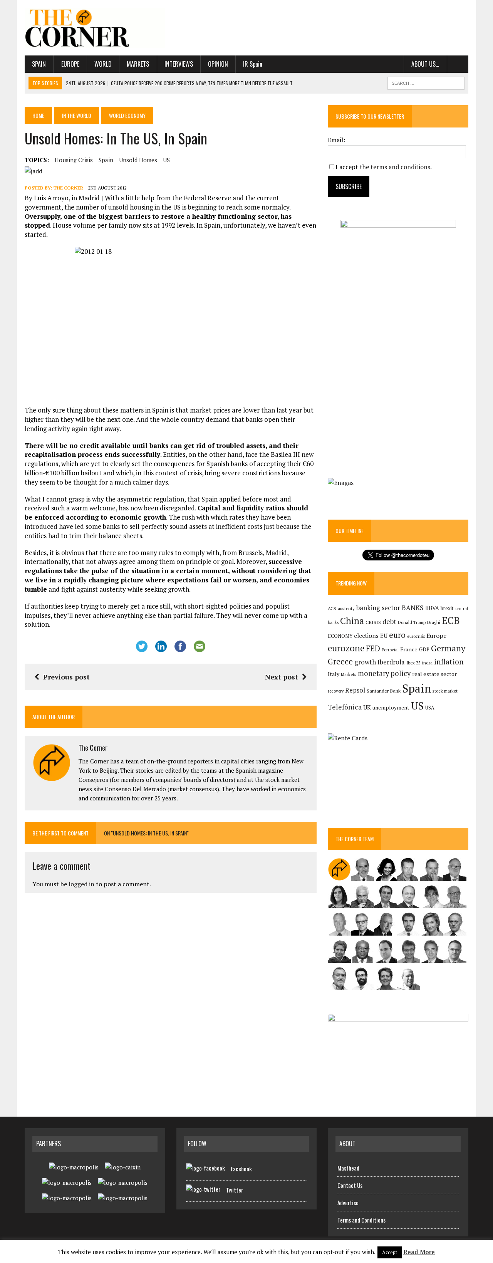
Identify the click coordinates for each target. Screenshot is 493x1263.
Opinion (218, 64)
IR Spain (252, 64)
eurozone (346, 648)
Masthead (348, 1168)
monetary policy (384, 673)
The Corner (68, 188)
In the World (76, 115)
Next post (281, 676)
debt (389, 621)
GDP (424, 649)
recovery (336, 691)
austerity (346, 608)
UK (367, 707)
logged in (81, 884)
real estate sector (434, 674)
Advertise (348, 1202)
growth (365, 661)
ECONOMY (340, 636)
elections (366, 636)
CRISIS (373, 622)
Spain (39, 64)
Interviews (178, 64)
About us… (425, 64)
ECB (451, 620)
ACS (332, 608)
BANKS (413, 607)
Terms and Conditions (361, 1220)
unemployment (390, 707)
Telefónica (345, 707)
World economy (127, 115)
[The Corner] (95, 28)
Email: (336, 140)
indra (427, 663)
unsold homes (138, 160)
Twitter (234, 1190)
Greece (340, 661)
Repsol (355, 690)
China (352, 621)
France (409, 649)
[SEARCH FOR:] (425, 82)
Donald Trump (412, 622)
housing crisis (74, 160)
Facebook (241, 1168)
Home (38, 115)
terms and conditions (400, 167)
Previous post (66, 676)
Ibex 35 (413, 663)
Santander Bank (384, 691)
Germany (448, 648)
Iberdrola (391, 662)
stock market (445, 691)
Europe (70, 64)
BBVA (432, 608)
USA (429, 707)
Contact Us (349, 1185)
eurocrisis (416, 636)
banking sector (378, 607)
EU (383, 635)
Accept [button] (389, 1252)
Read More (419, 1252)
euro (397, 635)
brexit (447, 608)
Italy (333, 674)
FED (373, 648)
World (103, 64)
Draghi (433, 622)
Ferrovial (390, 649)
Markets (138, 64)
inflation (449, 662)
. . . (457, 64)
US (166, 160)
